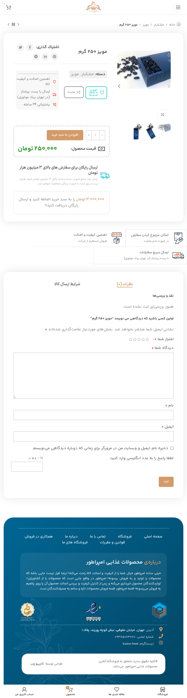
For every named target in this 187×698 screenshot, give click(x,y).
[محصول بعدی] (8, 24)
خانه (171, 24)
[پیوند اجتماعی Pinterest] (54, 56)
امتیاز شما (164, 339)
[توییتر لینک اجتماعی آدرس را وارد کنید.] (20, 47)
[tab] (125, 284)
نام (169, 406)
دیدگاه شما (162, 348)
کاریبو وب (37, 663)
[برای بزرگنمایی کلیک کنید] (163, 115)
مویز (145, 24)
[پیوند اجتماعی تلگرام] (36, 56)
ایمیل (167, 427)
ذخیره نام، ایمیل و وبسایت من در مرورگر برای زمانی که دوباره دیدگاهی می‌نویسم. (100, 448)
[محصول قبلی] (18, 24)
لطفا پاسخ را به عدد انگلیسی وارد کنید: (142, 458)
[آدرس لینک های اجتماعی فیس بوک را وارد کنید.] (29, 47)
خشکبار (158, 24)
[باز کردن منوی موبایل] (178, 7)
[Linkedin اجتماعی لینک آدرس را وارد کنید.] (45, 56)
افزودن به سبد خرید (65, 134)
